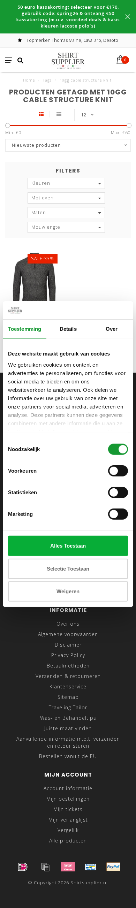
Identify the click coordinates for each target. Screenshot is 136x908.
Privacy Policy (68, 655)
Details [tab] (68, 329)
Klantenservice (68, 686)
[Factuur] (45, 867)
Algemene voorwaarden (68, 634)
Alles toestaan (68, 546)
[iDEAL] (22, 867)
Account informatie (68, 788)
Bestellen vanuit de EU (68, 756)
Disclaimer (68, 644)
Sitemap (68, 697)
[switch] (118, 470)
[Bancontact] (90, 867)
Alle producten (68, 840)
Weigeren (68, 591)
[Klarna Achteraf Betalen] (68, 867)
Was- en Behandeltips (68, 718)
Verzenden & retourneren (68, 676)
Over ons (68, 623)
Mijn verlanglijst (68, 819)
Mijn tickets (68, 809)
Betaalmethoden (68, 665)
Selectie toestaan (68, 568)
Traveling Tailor (68, 707)
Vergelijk (68, 830)
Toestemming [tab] (24, 329)
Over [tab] (112, 329)
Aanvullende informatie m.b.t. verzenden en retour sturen (68, 742)
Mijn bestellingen (68, 798)
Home (29, 80)
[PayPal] (113, 867)
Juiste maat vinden (68, 728)
